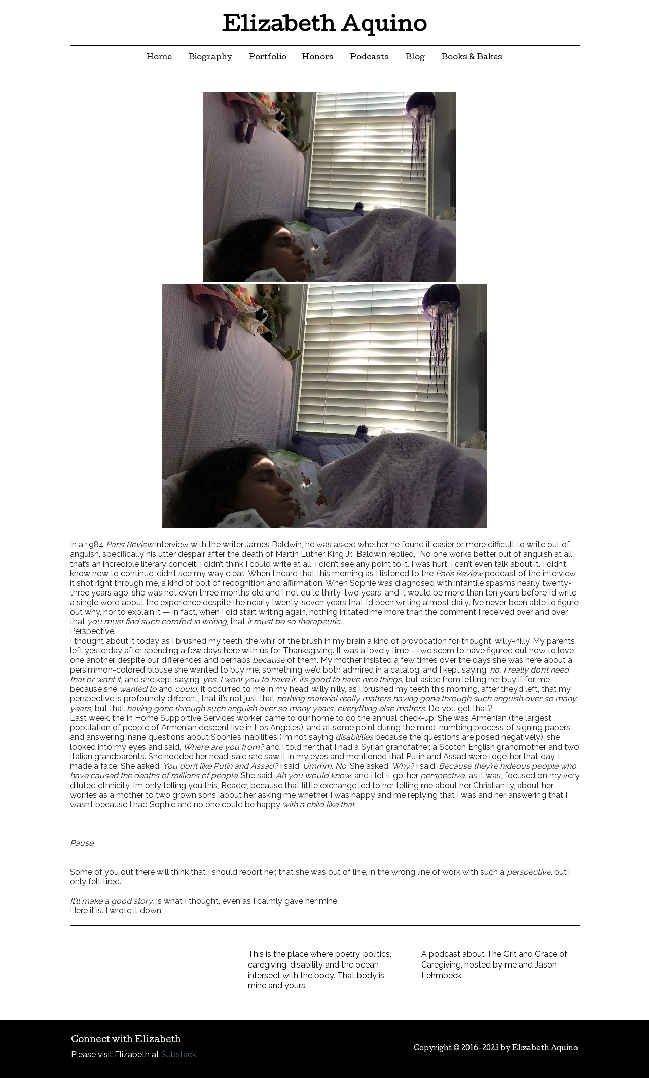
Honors (318, 58)
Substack (178, 1054)
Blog (415, 58)
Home (159, 58)
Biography (210, 58)
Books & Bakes (471, 58)
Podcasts (369, 58)
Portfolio (267, 58)
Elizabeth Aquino (324, 26)
